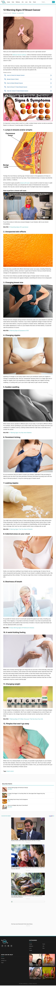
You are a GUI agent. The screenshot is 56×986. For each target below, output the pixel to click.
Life (22, 2)
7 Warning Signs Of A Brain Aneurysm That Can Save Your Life (26, 719)
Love (26, 2)
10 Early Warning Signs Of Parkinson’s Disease (21, 627)
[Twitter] (2, 946)
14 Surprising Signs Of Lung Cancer (18, 227)
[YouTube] (8, 946)
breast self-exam (25, 183)
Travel (34, 2)
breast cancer (10, 771)
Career (8, 2)
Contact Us (3, 960)
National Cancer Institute (19, 54)
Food (13, 2)
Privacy (2, 958)
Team (2, 962)
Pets (30, 2)
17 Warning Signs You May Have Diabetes (20, 432)
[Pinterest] (11, 946)
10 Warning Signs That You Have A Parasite (20, 529)
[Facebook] (5, 946)
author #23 (21, 13)
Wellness (18, 2)
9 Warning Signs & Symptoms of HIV (19, 330)
